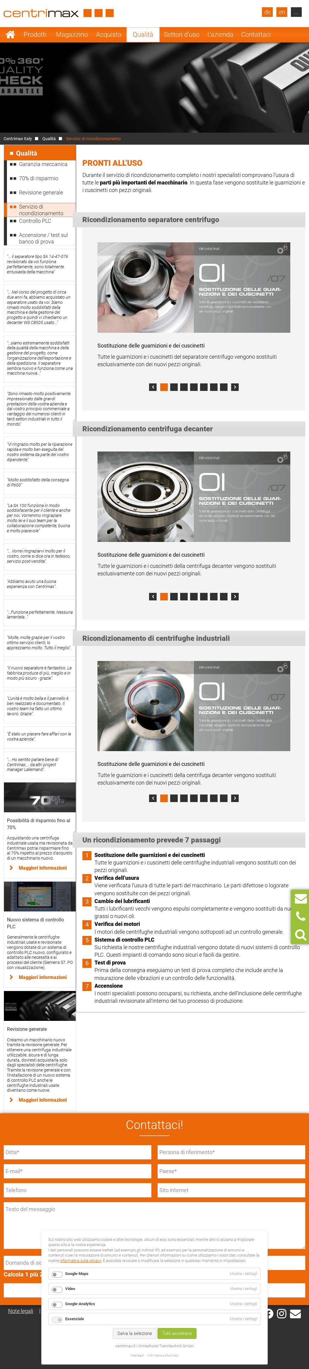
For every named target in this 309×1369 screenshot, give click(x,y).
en (282, 12)
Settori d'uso (181, 34)
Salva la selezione (134, 1333)
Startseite (10, 34)
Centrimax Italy (18, 138)
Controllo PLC (35, 221)
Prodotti (35, 34)
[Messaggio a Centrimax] (301, 899)
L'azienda (220, 34)
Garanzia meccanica (43, 164)
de (267, 12)
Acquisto (108, 34)
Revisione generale (41, 192)
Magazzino (72, 34)
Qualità (143, 34)
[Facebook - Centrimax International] (268, 1314)
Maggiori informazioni (43, 868)
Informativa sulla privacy (163, 1355)
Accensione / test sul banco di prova (43, 238)
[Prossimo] (235, 387)
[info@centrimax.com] (295, 1313)
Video (70, 1288)
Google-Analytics (80, 1303)
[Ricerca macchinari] (300, 935)
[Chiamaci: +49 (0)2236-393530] (300, 917)
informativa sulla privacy (80, 1260)
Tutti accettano (177, 1333)
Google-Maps (76, 1273)
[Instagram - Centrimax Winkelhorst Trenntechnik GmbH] (281, 1313)
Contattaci (256, 34)
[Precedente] (153, 387)
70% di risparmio (38, 178)
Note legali (20, 1311)
